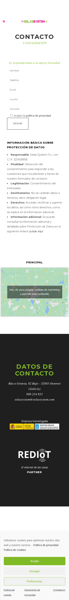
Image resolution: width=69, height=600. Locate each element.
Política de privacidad (45, 545)
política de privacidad (38, 115)
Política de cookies (15, 550)
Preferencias (34, 581)
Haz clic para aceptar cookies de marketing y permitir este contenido (34, 291)
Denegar (34, 571)
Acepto (34, 561)
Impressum (59, 589)
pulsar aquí (36, 231)
